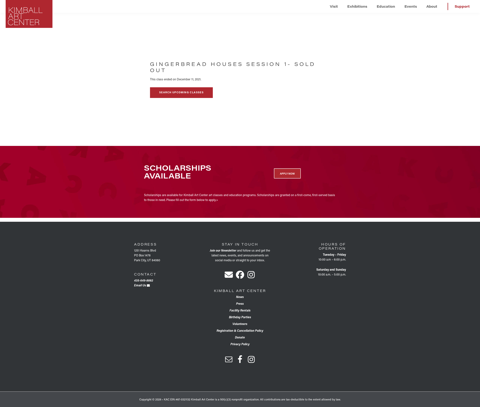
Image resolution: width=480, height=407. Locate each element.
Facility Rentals (240, 310)
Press (240, 303)
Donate (240, 337)
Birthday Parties (240, 317)
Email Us (140, 285)
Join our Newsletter (223, 250)
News (240, 297)
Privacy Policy (240, 344)
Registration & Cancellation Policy (240, 330)
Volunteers (239, 324)
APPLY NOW (287, 173)
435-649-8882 (143, 280)
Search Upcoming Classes (181, 92)
